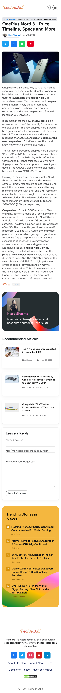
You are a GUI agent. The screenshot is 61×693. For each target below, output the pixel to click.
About (11, 663)
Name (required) (15, 440)
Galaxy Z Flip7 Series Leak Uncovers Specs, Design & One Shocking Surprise (32, 572)
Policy (26, 669)
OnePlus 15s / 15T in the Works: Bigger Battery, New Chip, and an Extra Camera (31, 589)
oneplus (16, 284)
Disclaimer (15, 669)
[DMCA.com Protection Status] (30, 676)
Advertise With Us (42, 669)
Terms (49, 663)
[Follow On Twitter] (22, 655)
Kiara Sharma (14, 35)
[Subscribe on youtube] (39, 655)
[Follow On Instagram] (30, 655)
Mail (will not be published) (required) (27, 450)
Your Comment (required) (20, 461)
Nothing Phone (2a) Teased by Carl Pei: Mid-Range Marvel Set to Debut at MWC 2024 (38, 379)
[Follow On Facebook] (14, 655)
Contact (22, 663)
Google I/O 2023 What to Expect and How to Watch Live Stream (38, 407)
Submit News (36, 663)
